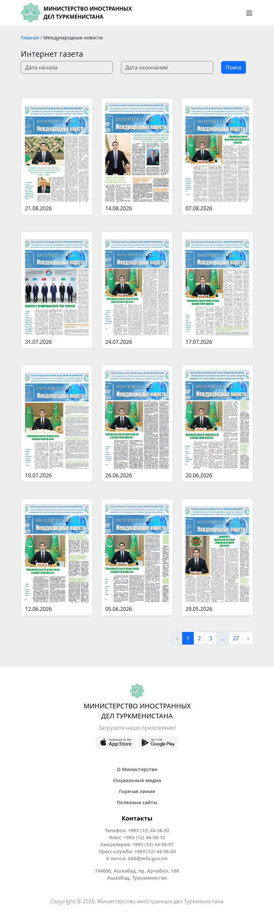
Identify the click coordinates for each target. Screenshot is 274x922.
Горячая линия (137, 791)
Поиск (234, 67)
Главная (30, 37)
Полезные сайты (137, 802)
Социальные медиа (137, 780)
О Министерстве (137, 769)
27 (236, 638)
